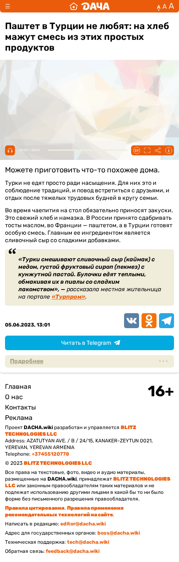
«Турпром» (68, 296)
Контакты (20, 407)
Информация (168, 150)
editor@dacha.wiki (83, 524)
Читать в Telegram (86, 342)
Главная (18, 386)
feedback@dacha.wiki (72, 551)
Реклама (18, 418)
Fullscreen (147, 150)
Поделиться (157, 150)
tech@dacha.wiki (88, 542)
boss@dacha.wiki (118, 533)
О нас (14, 397)
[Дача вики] (89, 6)
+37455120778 (50, 454)
